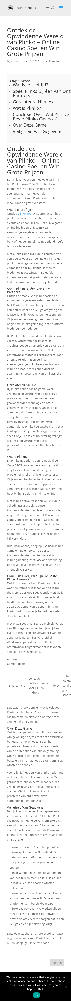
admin (15, 61)
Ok (36, 995)
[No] (66, 987)
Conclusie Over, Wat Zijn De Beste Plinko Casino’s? (41, 116)
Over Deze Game (30, 125)
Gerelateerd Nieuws (33, 102)
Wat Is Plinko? (27, 108)
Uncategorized (52, 61)
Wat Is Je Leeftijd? (30, 85)
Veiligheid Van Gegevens (37, 131)
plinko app (25, 213)
